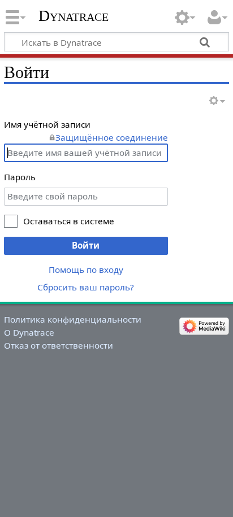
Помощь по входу (86, 269)
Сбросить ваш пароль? (85, 287)
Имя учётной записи (47, 124)
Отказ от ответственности (58, 345)
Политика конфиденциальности (72, 319)
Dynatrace (73, 15)
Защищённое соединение (111, 137)
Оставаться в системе (68, 221)
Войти (86, 245)
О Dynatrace (29, 332)
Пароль (20, 177)
